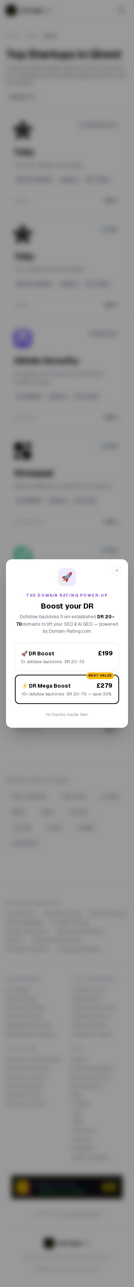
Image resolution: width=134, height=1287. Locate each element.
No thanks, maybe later (67, 714)
